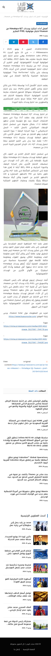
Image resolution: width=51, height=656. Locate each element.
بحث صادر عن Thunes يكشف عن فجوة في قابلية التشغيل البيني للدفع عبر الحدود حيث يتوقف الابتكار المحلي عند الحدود (27, 477)
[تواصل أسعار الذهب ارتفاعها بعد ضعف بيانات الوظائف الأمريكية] (40, 596)
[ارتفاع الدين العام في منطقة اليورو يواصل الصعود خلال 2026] (40, 554)
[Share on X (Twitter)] (33, 41)
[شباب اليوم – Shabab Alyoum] (25, 7)
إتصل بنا (17, 649)
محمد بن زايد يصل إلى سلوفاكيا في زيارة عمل (20, 524)
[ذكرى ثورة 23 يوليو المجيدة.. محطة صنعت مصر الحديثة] (40, 540)
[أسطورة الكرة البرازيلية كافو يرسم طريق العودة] (40, 582)
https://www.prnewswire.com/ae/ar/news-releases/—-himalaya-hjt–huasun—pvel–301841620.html (27, 368)
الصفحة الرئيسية (29, 649)
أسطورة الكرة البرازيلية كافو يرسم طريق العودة (18, 580)
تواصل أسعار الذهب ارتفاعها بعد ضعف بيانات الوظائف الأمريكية (18, 596)
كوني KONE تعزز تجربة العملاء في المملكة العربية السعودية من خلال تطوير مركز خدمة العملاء (28, 423)
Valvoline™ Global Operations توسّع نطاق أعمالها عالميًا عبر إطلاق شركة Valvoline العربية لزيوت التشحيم (25, 460)
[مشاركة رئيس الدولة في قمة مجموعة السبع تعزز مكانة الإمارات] (40, 625)
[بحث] (4, 7)
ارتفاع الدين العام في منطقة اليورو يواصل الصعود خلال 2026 (18, 553)
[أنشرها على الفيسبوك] (43, 41)
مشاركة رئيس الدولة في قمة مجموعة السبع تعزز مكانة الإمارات (17, 624)
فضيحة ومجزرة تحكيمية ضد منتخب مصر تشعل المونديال (18, 566)
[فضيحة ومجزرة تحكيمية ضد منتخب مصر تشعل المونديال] (40, 568)
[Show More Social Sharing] (5, 41)
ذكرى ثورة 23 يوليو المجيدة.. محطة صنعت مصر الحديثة (17, 538)
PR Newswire (42, 23)
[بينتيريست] (23, 41)
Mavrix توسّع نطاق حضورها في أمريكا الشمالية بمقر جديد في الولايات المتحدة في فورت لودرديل (26, 494)
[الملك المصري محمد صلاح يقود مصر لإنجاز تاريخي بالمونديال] (40, 611)
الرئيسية (45, 16)
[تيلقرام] (13, 41)
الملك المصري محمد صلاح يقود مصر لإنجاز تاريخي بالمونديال (19, 610)
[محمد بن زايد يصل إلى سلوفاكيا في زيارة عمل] (40, 526)
